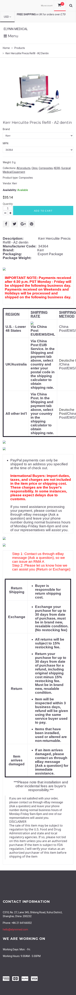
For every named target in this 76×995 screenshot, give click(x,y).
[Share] (6, 224)
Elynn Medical (16, 29)
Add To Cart (43, 211)
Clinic (35, 168)
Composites (46, 168)
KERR (57, 168)
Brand (6, 129)
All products (23, 168)
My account (46, 5)
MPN (5, 143)
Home (6, 47)
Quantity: (8, 203)
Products (19, 47)
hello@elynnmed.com (15, 929)
